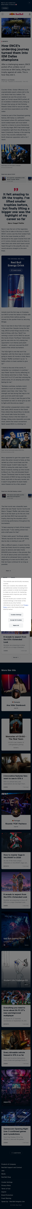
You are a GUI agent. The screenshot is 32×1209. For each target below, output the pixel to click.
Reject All (16, 625)
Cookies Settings (16, 614)
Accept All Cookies (16, 620)
